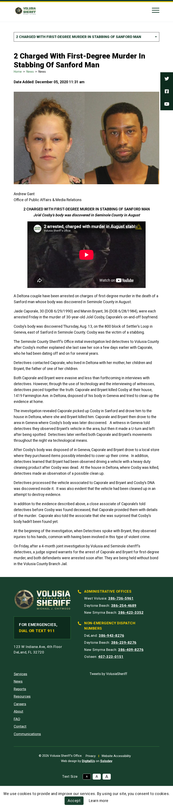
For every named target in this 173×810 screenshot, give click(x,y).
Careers (20, 704)
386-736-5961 (121, 598)
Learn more (98, 801)
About (18, 711)
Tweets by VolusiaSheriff (108, 674)
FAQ (17, 719)
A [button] (87, 776)
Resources (22, 696)
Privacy (91, 756)
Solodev (106, 761)
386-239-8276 (124, 642)
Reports (20, 689)
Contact (20, 726)
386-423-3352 (130, 612)
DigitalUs (88, 761)
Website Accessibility (116, 756)
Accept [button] (74, 801)
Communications (27, 734)
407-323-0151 (110, 657)
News (30, 71)
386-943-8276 (111, 635)
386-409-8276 (130, 650)
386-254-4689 (124, 605)
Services (20, 674)
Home (18, 71)
